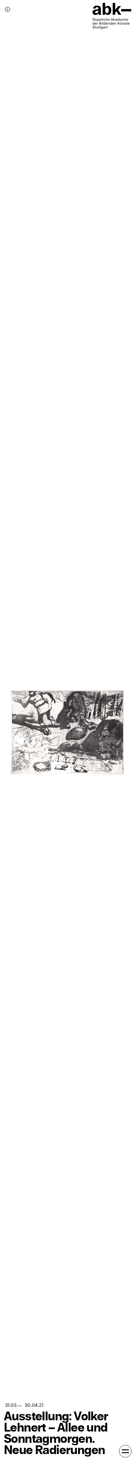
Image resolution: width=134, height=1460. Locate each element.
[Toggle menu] (125, 1451)
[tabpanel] (67, 730)
